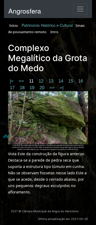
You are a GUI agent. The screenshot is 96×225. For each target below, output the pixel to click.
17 (13, 87)
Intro (54, 31)
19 (33, 87)
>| (61, 87)
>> (52, 87)
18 (23, 87)
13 (52, 81)
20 (42, 87)
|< (12, 81)
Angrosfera (24, 10)
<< (22, 81)
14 (61, 81)
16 (80, 81)
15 (71, 81)
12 (42, 81)
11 (32, 81)
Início (13, 25)
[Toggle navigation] (80, 9)
